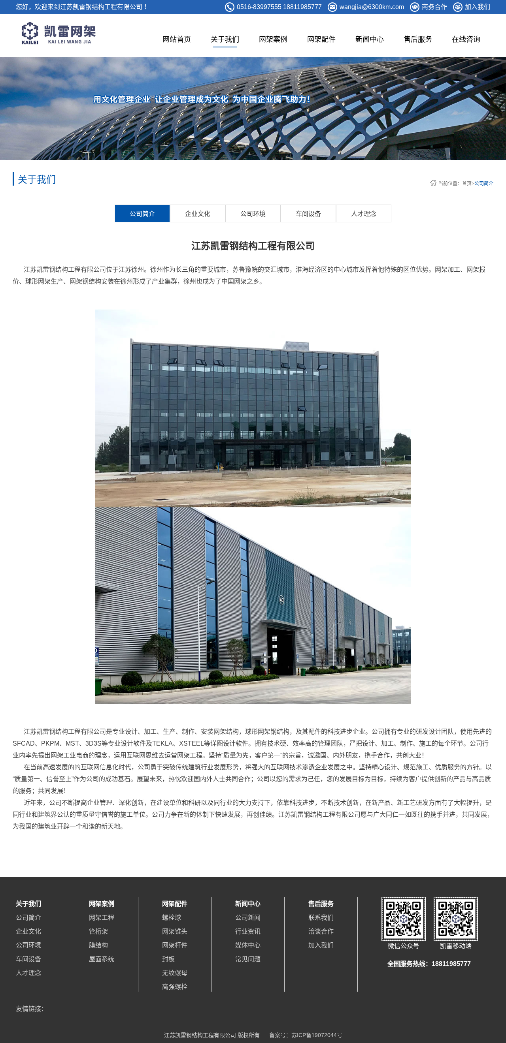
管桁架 (98, 931)
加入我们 (477, 7)
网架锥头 (174, 931)
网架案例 (273, 39)
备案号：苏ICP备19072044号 (305, 1035)
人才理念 (363, 213)
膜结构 (98, 945)
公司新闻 (248, 917)
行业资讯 (248, 931)
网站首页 (176, 39)
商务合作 (434, 7)
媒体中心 (248, 945)
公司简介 (483, 183)
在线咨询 (466, 39)
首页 (467, 183)
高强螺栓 (174, 986)
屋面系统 (101, 959)
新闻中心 (369, 39)
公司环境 (253, 213)
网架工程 (101, 917)
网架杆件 (174, 945)
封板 (168, 959)
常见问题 (248, 959)
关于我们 (225, 39)
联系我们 (321, 917)
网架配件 (321, 39)
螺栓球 (171, 917)
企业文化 (197, 213)
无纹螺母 (174, 973)
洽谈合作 (321, 931)
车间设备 (308, 213)
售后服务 (418, 39)
